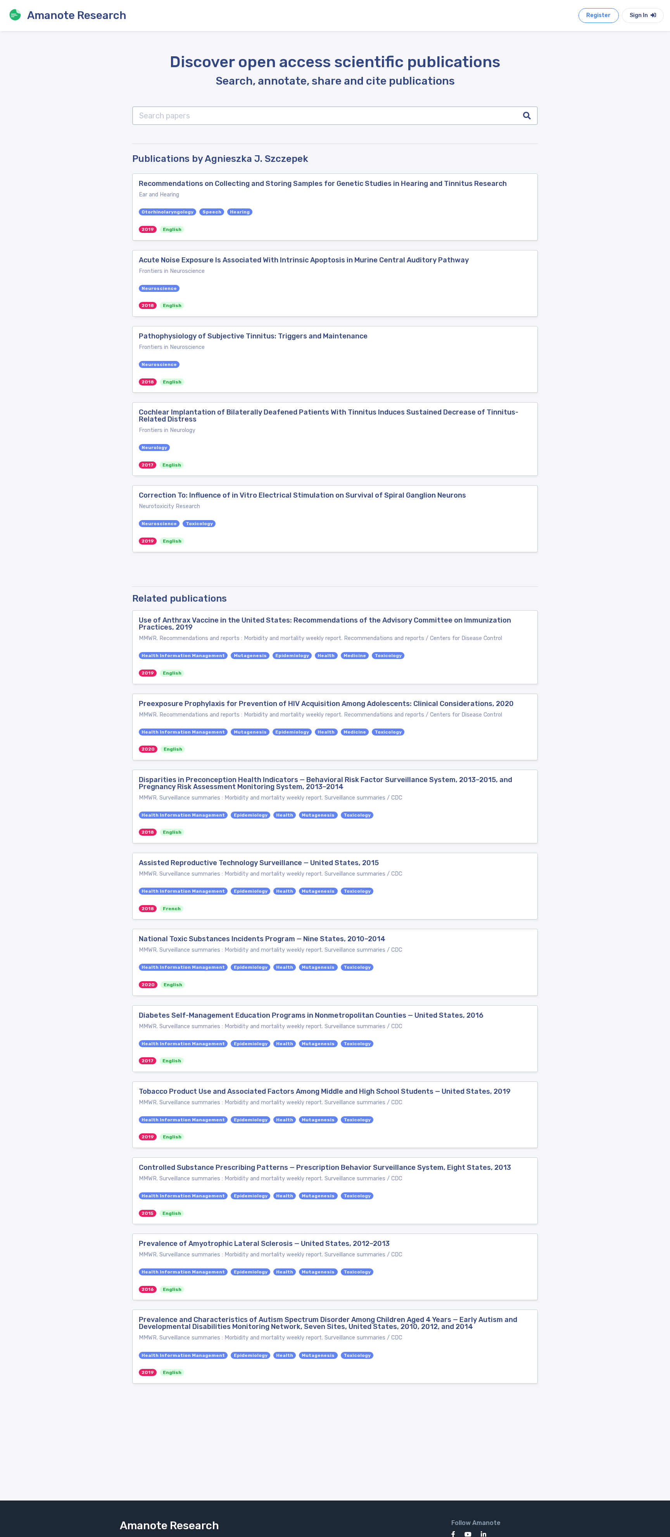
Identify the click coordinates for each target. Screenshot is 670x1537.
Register (598, 15)
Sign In (639, 15)
